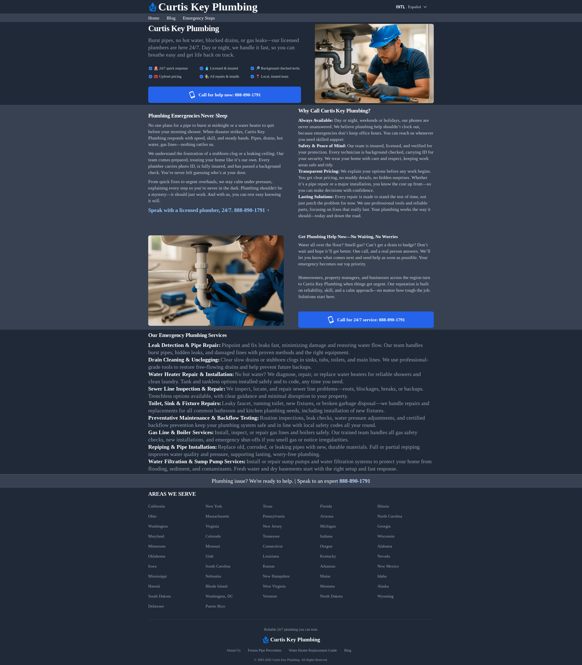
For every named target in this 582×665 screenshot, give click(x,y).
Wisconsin (385, 536)
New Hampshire (276, 576)
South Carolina (218, 566)
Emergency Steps (199, 17)
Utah (209, 556)
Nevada (383, 556)
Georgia (384, 526)
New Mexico (388, 566)
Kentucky (328, 556)
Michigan (328, 526)
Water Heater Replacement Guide (313, 650)
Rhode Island (216, 586)
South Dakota (159, 596)
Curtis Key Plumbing (286, 660)
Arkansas (327, 566)
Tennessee (271, 536)
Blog (171, 17)
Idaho (382, 576)
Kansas (269, 566)
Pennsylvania (274, 516)
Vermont (270, 596)
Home (153, 17)
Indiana (326, 536)
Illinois (383, 506)
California (156, 506)
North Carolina (389, 516)
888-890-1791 (354, 481)
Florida (326, 506)
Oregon (326, 546)
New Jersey (272, 526)
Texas (267, 506)
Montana (327, 586)
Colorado (213, 536)
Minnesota (157, 546)
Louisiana (271, 556)
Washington (158, 526)
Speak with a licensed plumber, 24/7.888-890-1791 (206, 210)
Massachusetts (217, 516)
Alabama (384, 546)
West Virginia (274, 586)
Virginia (212, 526)
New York (214, 506)
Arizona (326, 516)
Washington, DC (219, 596)
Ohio (152, 516)
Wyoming (385, 596)
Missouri (213, 546)
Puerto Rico (215, 606)
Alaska (383, 586)
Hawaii (154, 586)
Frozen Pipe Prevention (264, 650)
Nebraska (213, 576)
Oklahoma (156, 556)
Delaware (156, 606)
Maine (325, 576)
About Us (233, 650)
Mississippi (157, 576)
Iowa (152, 566)
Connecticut (273, 546)
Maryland (156, 536)
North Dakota (331, 596)
